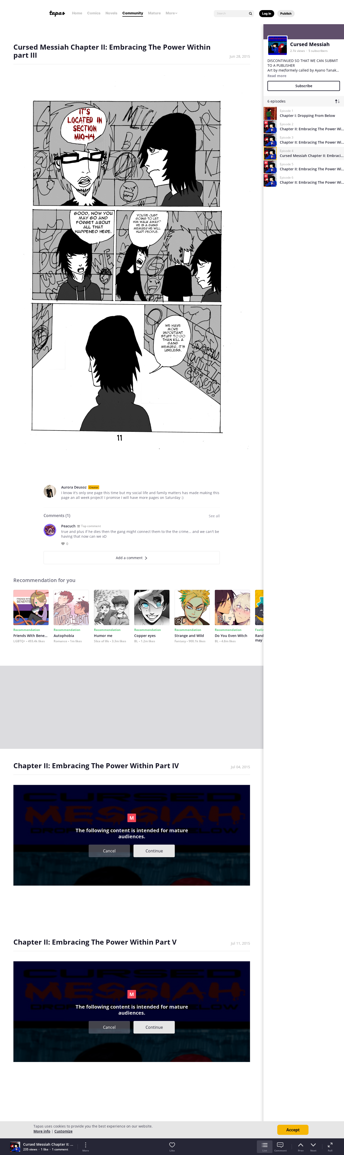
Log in (266, 13)
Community (132, 13)
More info (41, 1131)
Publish (286, 13)
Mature (154, 13)
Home (77, 13)
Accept (293, 1130)
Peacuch (68, 526)
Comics (93, 13)
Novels (111, 13)
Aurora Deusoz (74, 487)
